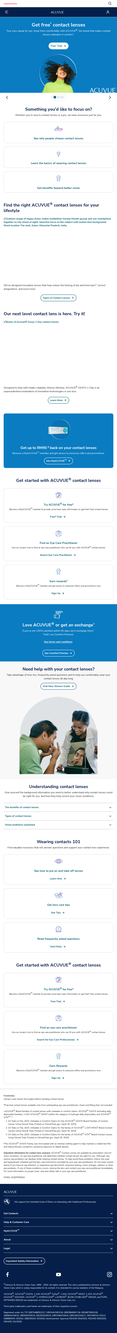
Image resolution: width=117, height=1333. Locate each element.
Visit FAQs (56, 946)
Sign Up (55, 593)
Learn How (56, 878)
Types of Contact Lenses (56, 298)
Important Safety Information (22, 1261)
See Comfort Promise (56, 653)
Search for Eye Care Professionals (56, 1039)
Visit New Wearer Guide (56, 686)
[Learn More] (58, 351)
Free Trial (56, 46)
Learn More (56, 400)
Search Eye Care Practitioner (56, 555)
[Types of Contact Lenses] (58, 248)
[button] (110, 3)
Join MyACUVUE (56, 461)
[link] (59, 46)
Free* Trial (56, 516)
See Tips (56, 912)
